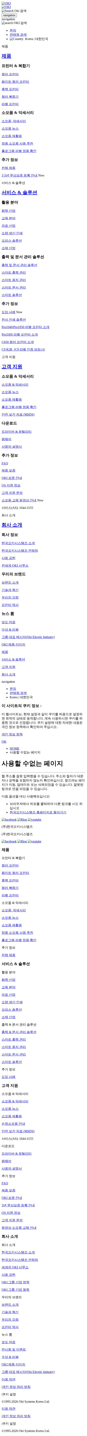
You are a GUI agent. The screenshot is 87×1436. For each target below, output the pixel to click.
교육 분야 (8, 218)
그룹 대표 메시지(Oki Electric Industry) (28, 637)
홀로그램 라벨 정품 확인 (19, 151)
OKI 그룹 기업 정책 (15, 1282)
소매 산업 (8, 248)
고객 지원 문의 (12, 493)
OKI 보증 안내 (12, 478)
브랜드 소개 (10, 582)
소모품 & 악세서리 (15, 384)
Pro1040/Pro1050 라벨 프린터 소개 (25, 327)
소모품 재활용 (12, 136)
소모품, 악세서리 (14, 121)
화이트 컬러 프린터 (15, 81)
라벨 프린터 (10, 104)
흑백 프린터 (10, 89)
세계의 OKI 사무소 (15, 1267)
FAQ (5, 463)
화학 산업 (8, 210)
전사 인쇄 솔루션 (14, 319)
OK (4, 741)
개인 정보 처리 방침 (16, 1387)
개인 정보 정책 (12, 734)
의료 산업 (8, 225)
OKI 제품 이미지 (13, 644)
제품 (6, 56)
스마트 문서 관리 (14, 287)
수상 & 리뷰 (10, 629)
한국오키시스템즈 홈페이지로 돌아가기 (38, 812)
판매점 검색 (18, 34)
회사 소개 (12, 524)
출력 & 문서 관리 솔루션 (19, 1032)
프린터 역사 (10, 605)
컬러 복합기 (10, 96)
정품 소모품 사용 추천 (17, 143)
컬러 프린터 (10, 74)
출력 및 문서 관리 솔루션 (19, 265)
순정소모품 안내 (13, 1123)
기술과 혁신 (10, 590)
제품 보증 (8, 470)
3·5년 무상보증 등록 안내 (19, 175)
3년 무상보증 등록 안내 (18, 1205)
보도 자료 (8, 622)
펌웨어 (6, 439)
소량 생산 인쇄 (12, 233)
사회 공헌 (8, 558)
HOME (14, 748)
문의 (13, 30)
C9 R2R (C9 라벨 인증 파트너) (23, 349)
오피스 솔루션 (12, 240)
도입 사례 (8, 312)
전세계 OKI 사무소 (15, 565)
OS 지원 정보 (11, 485)
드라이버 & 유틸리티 (17, 431)
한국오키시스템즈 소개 (18, 543)
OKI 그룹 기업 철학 (15, 1289)
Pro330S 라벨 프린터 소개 (20, 334)
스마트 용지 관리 (14, 280)
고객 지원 (12, 366)
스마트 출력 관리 (14, 272)
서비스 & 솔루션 (19, 192)
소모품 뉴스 (10, 128)
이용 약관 (8, 1379)
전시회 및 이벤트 (14, 1349)
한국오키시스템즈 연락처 (20, 550)
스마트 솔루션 (12, 295)
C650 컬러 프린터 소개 (18, 342)
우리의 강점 (10, 597)
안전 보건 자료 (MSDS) (18, 414)
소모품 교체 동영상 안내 (19, 500)
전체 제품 (8, 168)
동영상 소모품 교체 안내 (19, 1227)
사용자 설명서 (12, 446)
